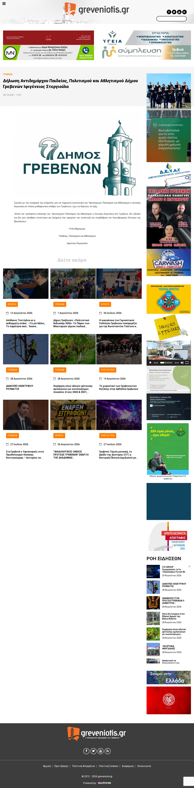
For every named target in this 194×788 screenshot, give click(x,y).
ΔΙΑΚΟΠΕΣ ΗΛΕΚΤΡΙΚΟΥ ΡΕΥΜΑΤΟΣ (19, 387)
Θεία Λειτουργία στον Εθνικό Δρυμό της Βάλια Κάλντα (173, 616)
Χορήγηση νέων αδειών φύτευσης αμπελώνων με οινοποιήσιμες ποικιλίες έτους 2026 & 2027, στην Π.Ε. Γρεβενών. (73, 389)
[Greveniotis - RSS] (184, 12)
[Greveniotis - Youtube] (179, 12)
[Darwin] (104, 783)
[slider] (166, 362)
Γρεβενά (59, 304)
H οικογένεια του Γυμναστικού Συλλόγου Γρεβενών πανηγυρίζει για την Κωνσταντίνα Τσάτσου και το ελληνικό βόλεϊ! (118, 323)
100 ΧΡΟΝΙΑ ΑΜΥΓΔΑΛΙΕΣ (168, 647)
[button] (169, 353)
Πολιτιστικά (107, 370)
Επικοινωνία (144, 766)
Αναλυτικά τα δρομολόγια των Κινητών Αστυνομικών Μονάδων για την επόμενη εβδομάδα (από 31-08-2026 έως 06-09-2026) (173, 663)
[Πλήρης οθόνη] (187, 362)
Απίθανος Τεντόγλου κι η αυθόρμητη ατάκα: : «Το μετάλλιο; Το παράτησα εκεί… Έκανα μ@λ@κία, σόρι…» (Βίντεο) (25, 323)
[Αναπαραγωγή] (150, 362)
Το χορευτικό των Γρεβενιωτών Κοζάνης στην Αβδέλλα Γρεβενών (118, 387)
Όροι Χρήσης (61, 766)
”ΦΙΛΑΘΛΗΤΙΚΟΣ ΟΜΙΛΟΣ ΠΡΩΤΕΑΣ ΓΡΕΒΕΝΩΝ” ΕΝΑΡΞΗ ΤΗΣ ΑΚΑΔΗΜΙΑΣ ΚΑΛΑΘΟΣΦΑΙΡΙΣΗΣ (71, 454)
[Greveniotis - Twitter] (174, 12)
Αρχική (47, 766)
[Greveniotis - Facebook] (169, 12)
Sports (12, 304)
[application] (169, 353)
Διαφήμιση (128, 766)
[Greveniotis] (97, 9)
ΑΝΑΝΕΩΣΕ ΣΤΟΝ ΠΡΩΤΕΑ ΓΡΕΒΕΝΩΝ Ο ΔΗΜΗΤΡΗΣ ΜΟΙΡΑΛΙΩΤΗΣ (173, 600)
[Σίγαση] (182, 362)
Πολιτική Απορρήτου (83, 766)
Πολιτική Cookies (108, 766)
